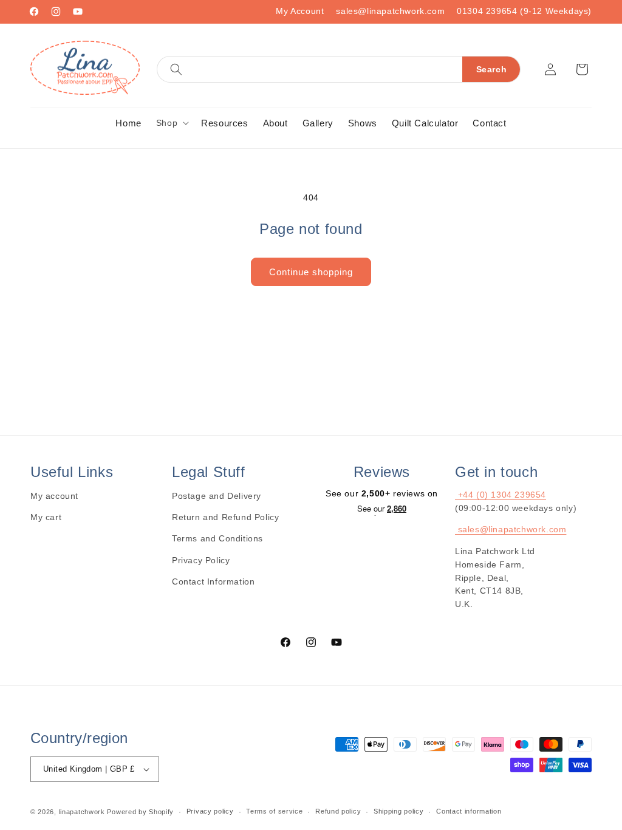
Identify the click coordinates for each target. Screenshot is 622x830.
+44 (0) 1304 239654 (500, 494)
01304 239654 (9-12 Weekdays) (524, 11)
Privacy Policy (201, 560)
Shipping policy (399, 811)
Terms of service (274, 811)
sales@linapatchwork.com (390, 11)
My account (54, 496)
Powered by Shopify (140, 811)
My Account (300, 11)
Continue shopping (311, 272)
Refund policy (338, 811)
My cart (45, 517)
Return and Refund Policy (225, 517)
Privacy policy (210, 811)
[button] (339, 69)
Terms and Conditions (217, 538)
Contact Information (213, 581)
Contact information (468, 811)
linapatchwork (82, 811)
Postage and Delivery (216, 496)
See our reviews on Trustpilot (382, 510)
